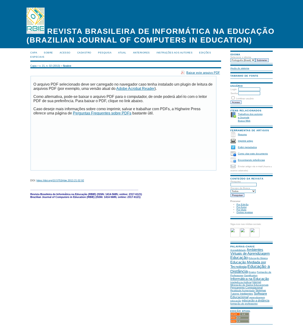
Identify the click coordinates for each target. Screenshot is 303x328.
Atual (122, 52)
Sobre (48, 52)
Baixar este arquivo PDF (203, 72)
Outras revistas (244, 212)
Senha (234, 93)
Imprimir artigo (245, 141)
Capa (33, 52)
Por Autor (241, 207)
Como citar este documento (253, 153)
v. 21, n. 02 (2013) (49, 65)
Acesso (65, 52)
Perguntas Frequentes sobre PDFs (102, 113)
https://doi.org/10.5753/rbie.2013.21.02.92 (60, 180)
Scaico (67, 65)
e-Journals (243, 117)
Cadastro (84, 52)
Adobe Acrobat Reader (135, 89)
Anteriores (141, 52)
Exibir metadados (247, 147)
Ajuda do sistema (239, 68)
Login (234, 89)
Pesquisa (236, 181)
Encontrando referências (251, 160)
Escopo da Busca (240, 188)
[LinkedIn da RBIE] (254, 236)
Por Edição (242, 204)
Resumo (242, 134)
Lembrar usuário (245, 98)
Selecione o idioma (240, 57)
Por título (241, 209)
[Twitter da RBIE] (245, 236)
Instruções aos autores (174, 52)
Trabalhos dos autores (250, 114)
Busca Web (244, 120)
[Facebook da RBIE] (235, 236)
